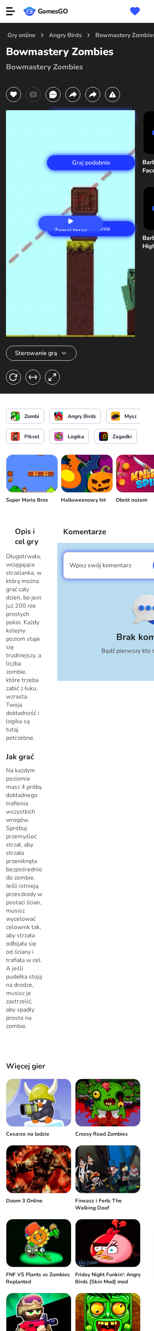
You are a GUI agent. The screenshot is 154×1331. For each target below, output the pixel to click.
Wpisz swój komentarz (100, 565)
